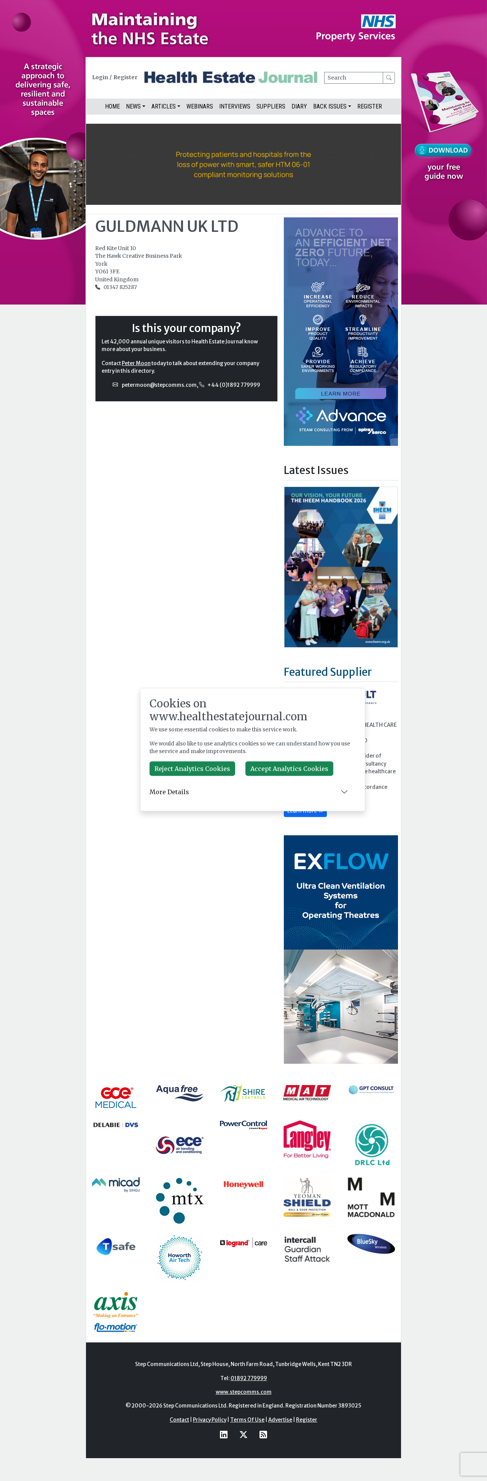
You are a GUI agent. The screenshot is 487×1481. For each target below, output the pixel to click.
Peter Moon (136, 363)
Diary (299, 106)
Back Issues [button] (330, 106)
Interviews (234, 106)
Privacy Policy (209, 1420)
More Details (169, 792)
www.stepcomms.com (244, 1392)
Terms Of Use (247, 1420)
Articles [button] (163, 106)
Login (100, 77)
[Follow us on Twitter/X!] (243, 1434)
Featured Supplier (328, 672)
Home (112, 106)
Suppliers (270, 106)
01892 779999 (249, 1378)
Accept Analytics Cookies (289, 768)
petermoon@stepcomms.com (159, 385)
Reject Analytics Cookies (192, 768)
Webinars (199, 106)
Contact (179, 1420)
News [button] (133, 106)
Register (125, 77)
